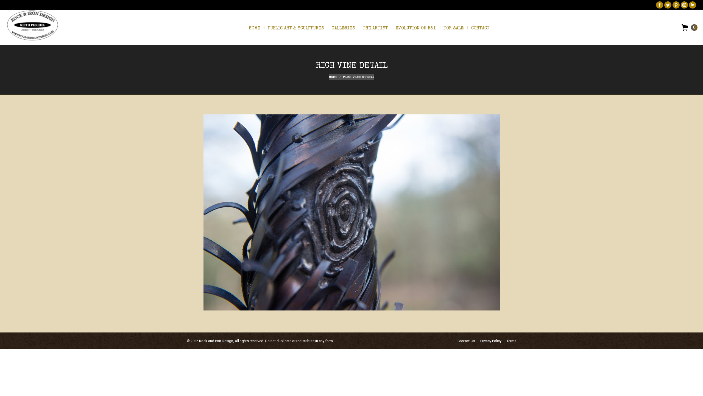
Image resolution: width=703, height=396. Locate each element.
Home (333, 77)
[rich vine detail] (351, 212)
